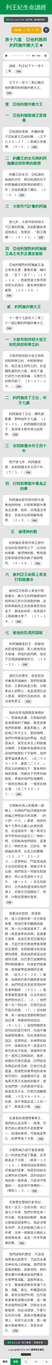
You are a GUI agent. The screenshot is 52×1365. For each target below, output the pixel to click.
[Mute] (33, 55)
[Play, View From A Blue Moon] (6, 55)
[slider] (17, 55)
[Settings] (45, 55)
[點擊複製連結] (41, 45)
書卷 (5, 1361)
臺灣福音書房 (37, 1350)
